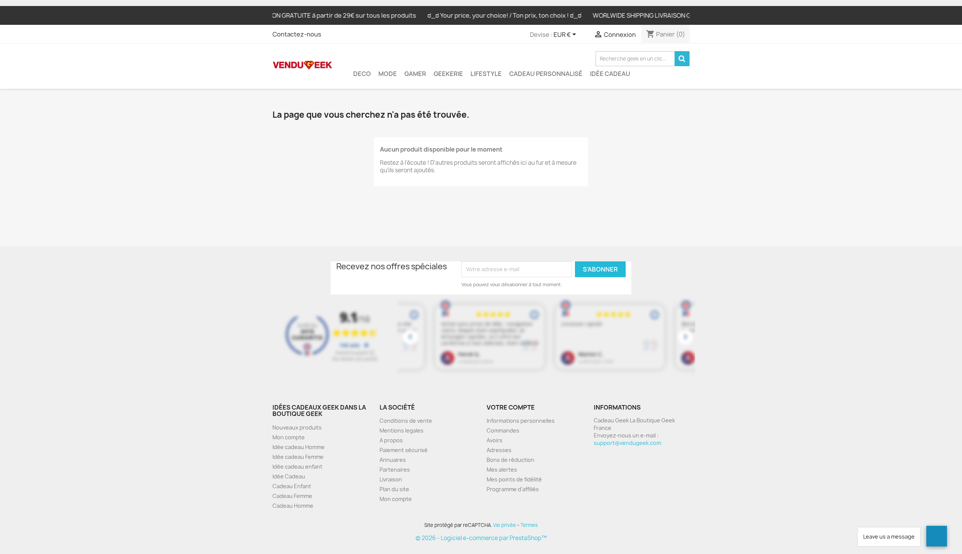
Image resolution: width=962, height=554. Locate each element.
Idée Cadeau (610, 74)
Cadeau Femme (292, 495)
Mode (387, 74)
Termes (529, 525)
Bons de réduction (510, 459)
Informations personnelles (521, 420)
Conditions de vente (406, 420)
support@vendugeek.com (627, 442)
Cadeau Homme (292, 505)
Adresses (499, 450)
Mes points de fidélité (514, 479)
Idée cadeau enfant (297, 466)
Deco (362, 74)
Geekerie (448, 74)
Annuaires (393, 459)
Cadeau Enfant (291, 486)
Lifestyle (486, 74)
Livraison (391, 479)
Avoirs (494, 440)
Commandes (503, 430)
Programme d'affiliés (513, 489)
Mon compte (288, 437)
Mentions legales (402, 430)
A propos (391, 440)
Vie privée (504, 525)
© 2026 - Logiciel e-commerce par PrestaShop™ (481, 538)
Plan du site (394, 489)
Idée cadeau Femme (298, 456)
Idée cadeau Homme (298, 447)
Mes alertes (502, 469)
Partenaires (395, 469)
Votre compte (511, 407)
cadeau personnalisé (545, 74)
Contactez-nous (296, 34)
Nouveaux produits (297, 427)
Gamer (415, 74)
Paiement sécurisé (404, 450)
